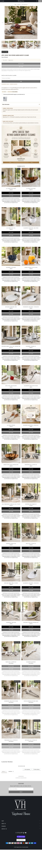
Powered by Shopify (25, 847)
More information (5, 104)
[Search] (37, 1)
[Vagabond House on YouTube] (26, 833)
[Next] (39, 22)
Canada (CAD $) (20, 840)
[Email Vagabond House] (16, 833)
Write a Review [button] (36, 769)
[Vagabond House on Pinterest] (22, 833)
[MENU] (0, 1)
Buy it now (11, 195)
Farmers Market (14, 91)
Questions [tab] (10, 771)
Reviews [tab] (3, 771)
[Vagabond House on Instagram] (20, 833)
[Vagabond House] (21, 1)
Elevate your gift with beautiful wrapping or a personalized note (14, 94)
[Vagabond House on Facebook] (18, 833)
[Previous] (2, 22)
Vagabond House (19, 847)
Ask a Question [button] (27, 769)
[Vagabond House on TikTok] (24, 833)
